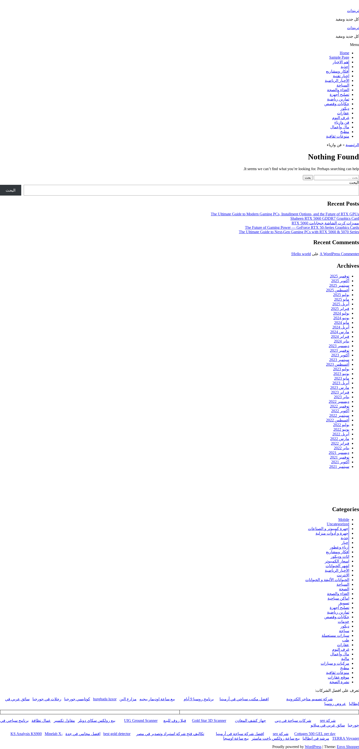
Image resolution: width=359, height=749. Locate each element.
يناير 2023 (341, 397)
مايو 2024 (341, 322)
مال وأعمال (339, 127)
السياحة (343, 85)
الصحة (344, 589)
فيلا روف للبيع (174, 720)
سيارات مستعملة (335, 635)
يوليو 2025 (341, 295)
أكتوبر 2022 (340, 411)
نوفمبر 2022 (339, 406)
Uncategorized (338, 524)
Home (344, 53)
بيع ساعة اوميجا (236, 738)
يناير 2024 (341, 341)
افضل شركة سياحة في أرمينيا (240, 734)
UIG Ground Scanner (141, 720)
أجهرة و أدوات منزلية (332, 533)
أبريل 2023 (340, 383)
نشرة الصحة (339, 682)
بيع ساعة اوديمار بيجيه (157, 699)
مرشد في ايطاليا (316, 738)
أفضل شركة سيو (145, 495)
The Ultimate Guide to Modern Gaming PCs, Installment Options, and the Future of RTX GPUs (285, 214)
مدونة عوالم (351, 495)
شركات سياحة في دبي (293, 720)
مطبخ (344, 132)
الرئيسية (352, 145)
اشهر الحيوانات (337, 566)
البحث (354, 182)
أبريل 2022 (340, 434)
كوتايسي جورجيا (77, 699)
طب (345, 640)
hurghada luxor (104, 699)
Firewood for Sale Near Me (10, 480)
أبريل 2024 (340, 327)
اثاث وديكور (340, 556)
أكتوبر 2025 (340, 281)
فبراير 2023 (340, 392)
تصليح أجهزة (339, 94)
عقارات (343, 113)
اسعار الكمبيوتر (337, 561)
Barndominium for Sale (349, 480)
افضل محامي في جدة (82, 734)
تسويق (344, 603)
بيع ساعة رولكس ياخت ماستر (276, 738)
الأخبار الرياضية (337, 80)
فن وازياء (341, 122)
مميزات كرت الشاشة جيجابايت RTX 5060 (325, 223)
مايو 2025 (341, 299)
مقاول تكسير (64, 720)
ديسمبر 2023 (339, 346)
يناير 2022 (341, 448)
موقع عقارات (338, 677)
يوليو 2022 (341, 425)
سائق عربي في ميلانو (328, 725)
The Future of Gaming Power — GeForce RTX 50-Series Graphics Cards (302, 227)
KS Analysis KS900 (26, 734)
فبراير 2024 (340, 336)
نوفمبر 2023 (339, 350)
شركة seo (328, 720)
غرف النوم (340, 118)
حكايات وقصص (336, 104)
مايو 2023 (341, 378)
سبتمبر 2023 (339, 360)
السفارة (7, 495)
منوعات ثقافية (337, 136)
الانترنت (343, 575)
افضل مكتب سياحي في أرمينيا (244, 699)
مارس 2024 (339, 332)
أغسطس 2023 (337, 364)
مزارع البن (128, 699)
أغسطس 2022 (337, 420)
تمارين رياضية (338, 99)
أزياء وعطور (339, 547)
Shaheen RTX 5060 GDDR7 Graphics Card (324, 218)
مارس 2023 (339, 388)
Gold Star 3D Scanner (209, 720)
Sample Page (339, 57)
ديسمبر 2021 (339, 453)
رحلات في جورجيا (46, 699)
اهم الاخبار (341, 62)
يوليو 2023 (341, 369)
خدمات (343, 621)
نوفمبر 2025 (339, 276)
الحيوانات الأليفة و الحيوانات (327, 580)
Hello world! (301, 254)
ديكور (344, 108)
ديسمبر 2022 (339, 401)
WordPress (313, 747)
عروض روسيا (335, 704)
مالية (345, 659)
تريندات (353, 11)
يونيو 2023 (341, 374)
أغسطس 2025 (337, 290)
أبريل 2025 (340, 304)
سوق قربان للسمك (75, 495)
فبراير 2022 (340, 443)
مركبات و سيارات (335, 663)
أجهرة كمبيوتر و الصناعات (328, 529)
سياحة (344, 631)
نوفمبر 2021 (339, 457)
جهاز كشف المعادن (250, 720)
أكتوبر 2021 (340, 462)
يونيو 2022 (341, 429)
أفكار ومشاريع (337, 71)
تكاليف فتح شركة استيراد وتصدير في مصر (170, 734)
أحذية (345, 67)
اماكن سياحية (338, 598)
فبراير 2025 (340, 309)
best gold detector (116, 734)
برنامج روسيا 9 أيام (199, 699)
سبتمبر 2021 (339, 466)
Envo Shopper (348, 747)
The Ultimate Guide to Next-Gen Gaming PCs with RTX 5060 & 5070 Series (299, 232)
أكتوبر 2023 (340, 355)
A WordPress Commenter (339, 254)
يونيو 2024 (341, 318)
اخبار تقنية (341, 76)
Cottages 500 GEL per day (315, 734)
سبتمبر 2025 (339, 285)
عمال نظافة (41, 720)
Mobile (343, 520)
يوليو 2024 (341, 313)
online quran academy (215, 495)
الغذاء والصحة (338, 90)
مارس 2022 (339, 439)
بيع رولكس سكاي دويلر (96, 720)
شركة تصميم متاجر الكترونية (309, 699)
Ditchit (284, 495)
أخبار (345, 542)
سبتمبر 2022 (339, 415)
